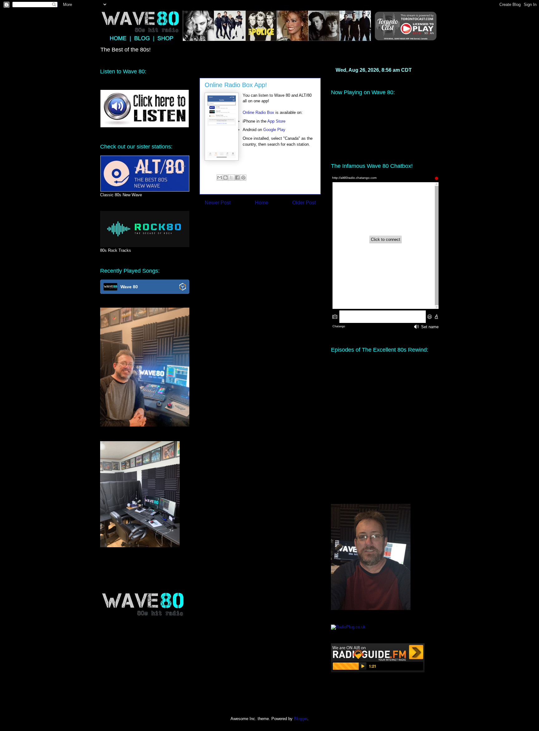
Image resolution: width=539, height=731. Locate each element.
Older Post (304, 202)
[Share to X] (231, 177)
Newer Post (218, 202)
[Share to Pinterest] (243, 177)
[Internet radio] (378, 671)
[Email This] (219, 177)
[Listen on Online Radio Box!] (182, 287)
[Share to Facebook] (237, 177)
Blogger (300, 718)
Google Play (274, 129)
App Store (276, 121)
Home (261, 202)
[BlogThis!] (225, 177)
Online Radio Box (258, 112)
